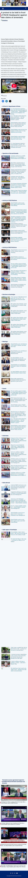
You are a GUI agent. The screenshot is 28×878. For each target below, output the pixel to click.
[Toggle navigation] (3, 8)
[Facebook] (11, 873)
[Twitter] (15, 873)
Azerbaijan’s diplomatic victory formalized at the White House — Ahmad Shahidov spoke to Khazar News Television (13, 824)
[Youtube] (17, 873)
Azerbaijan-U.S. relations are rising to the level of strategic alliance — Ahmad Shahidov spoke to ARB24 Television (13, 802)
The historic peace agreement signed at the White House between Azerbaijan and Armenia (13, 781)
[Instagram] (13, 873)
